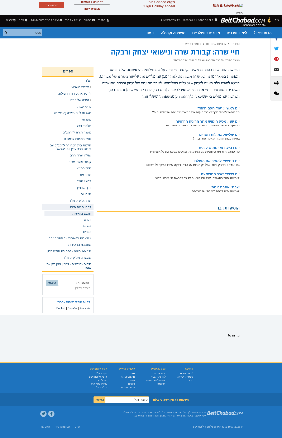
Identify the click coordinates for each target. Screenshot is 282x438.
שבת (132, 380)
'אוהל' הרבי (101, 380)
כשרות (131, 383)
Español (72, 308)
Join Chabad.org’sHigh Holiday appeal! (159, 4)
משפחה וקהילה (173, 32)
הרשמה (161, 383)
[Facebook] (51, 414)
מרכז (224, 426)
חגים (132, 373)
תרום (21, 20)
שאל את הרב (71, 20)
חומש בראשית (191, 44)
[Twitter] (43, 414)
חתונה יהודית (128, 376)
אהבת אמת (225, 187)
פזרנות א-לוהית (219, 148)
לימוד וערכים (237, 32)
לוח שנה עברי (158, 376)
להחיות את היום (216, 44)
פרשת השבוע (128, 387)
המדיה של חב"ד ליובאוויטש (207, 426)
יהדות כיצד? (263, 32)
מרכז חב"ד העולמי (131, 412)
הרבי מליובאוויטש (98, 376)
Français (85, 308)
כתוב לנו (45, 426)
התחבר (102, 20)
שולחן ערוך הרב (99, 383)
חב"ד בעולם (101, 387)
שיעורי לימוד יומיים (156, 380)
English (60, 308)
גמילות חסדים (219, 135)
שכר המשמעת (220, 174)
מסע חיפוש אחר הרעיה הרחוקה (208, 121)
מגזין (190, 380)
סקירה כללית (100, 373)
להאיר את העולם (217, 161)
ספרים (235, 44)
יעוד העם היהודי (218, 108)
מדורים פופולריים (206, 32)
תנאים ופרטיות (62, 426)
